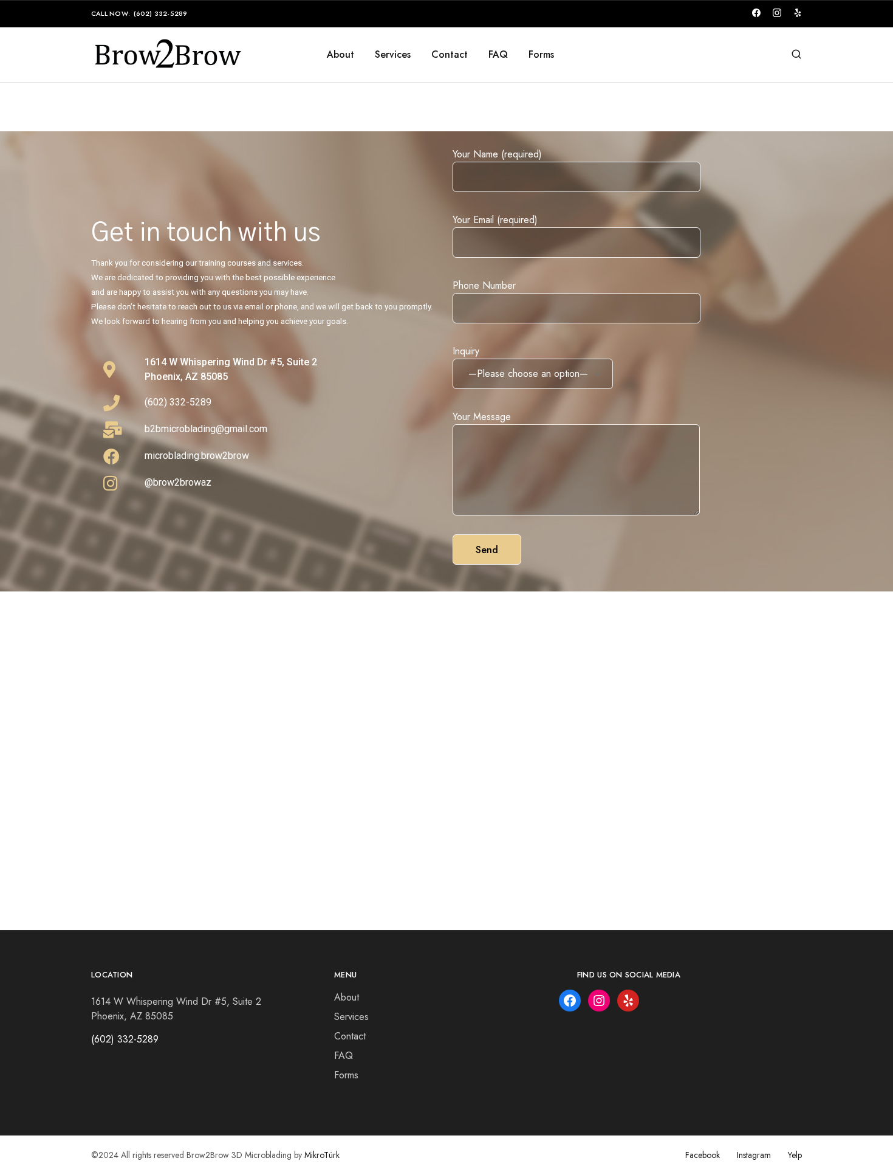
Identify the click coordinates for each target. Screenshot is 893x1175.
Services (393, 54)
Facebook (702, 1155)
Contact (449, 54)
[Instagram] (599, 1000)
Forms (541, 54)
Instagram (754, 1155)
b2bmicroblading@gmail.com (206, 429)
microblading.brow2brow (197, 455)
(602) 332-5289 (160, 13)
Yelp (795, 1155)
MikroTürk (322, 1155)
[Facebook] (570, 1000)
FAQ (498, 54)
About (340, 54)
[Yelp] (628, 1000)
